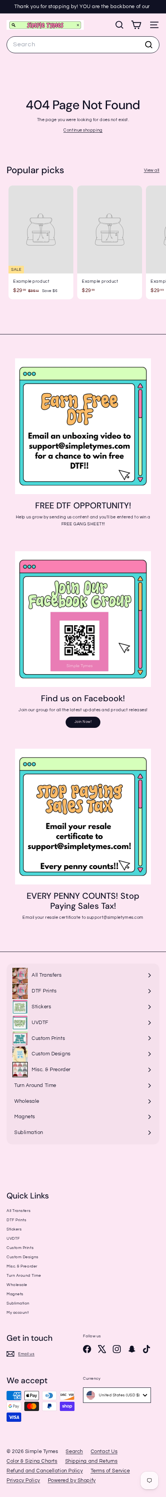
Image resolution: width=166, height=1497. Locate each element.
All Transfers (18, 1211)
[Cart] (136, 25)
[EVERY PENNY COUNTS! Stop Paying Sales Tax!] (83, 816)
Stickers (14, 1229)
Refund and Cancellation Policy (45, 1470)
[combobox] (83, 44)
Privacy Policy (23, 1480)
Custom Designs (23, 1257)
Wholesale (17, 1285)
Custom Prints (20, 1248)
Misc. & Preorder (22, 1266)
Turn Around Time (24, 1276)
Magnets (15, 1294)
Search (74, 1451)
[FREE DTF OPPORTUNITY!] (83, 426)
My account (18, 1313)
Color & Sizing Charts (32, 1461)
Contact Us (104, 1451)
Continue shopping (82, 130)
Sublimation (18, 1303)
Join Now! (83, 722)
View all (151, 170)
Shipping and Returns (91, 1461)
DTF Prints (17, 1220)
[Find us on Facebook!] (83, 619)
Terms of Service (110, 1470)
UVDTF (13, 1238)
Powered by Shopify (72, 1480)
